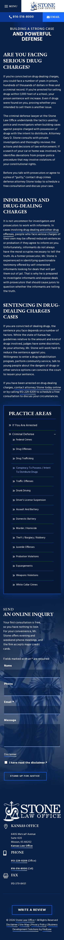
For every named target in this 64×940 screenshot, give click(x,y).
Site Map (24, 925)
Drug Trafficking (24, 458)
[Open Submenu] (55, 434)
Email (55, 17)
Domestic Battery (26, 519)
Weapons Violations (27, 575)
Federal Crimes (24, 440)
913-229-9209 (28, 392)
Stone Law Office (25, 920)
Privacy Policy (38, 925)
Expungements (24, 566)
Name (8, 665)
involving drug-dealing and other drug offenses (31, 232)
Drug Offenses (24, 449)
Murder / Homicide (26, 528)
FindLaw (47, 929)
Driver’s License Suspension (31, 500)
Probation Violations (27, 556)
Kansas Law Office (22, 846)
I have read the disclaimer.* (28, 763)
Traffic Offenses (24, 481)
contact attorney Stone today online (37, 387)
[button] (11, 6)
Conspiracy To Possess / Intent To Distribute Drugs (33, 470)
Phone (8, 684)
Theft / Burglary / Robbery (30, 538)
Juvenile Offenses (25, 547)
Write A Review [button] (32, 910)
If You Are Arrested (24, 425)
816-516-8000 (23, 16)
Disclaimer (10, 754)
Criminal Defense (23, 434)
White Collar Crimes (27, 585)
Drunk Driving (23, 491)
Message (10, 720)
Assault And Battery (27, 509)
